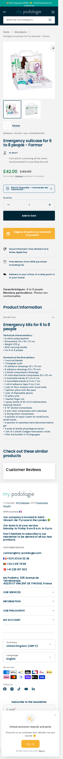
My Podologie (22, 496)
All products (20, 32)
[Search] (51, 19)
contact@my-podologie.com (22, 546)
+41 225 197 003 (17, 563)
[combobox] (29, 20)
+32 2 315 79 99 (16, 557)
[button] (4, 12)
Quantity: (7, 191)
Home (6, 32)
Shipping (19, 170)
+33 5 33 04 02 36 (18, 552)
